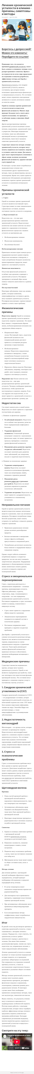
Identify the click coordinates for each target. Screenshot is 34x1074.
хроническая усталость (18, 837)
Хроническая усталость (10, 85)
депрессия (7, 778)
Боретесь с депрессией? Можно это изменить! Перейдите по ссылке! (17, 53)
